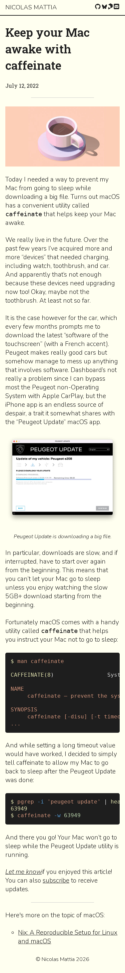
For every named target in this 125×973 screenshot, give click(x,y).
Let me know (23, 872)
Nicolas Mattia (31, 7)
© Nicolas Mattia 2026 (62, 959)
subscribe (56, 880)
